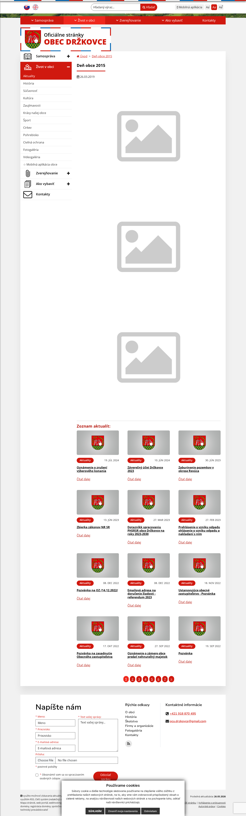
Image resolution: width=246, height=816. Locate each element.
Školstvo (131, 721)
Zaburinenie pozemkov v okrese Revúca (196, 469)
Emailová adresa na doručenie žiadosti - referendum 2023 (142, 593)
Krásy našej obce (34, 113)
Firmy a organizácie (139, 726)
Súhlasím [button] (95, 811)
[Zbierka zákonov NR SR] (98, 502)
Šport (27, 120)
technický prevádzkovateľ (34, 809)
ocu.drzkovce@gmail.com (188, 721)
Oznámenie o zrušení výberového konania (92, 469)
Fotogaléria (31, 150)
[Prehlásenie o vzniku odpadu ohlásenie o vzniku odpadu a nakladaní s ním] (199, 502)
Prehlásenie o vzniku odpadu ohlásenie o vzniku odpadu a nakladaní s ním (199, 530)
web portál (42, 802)
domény (24, 806)
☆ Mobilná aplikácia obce (40, 164)
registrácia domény (40, 806)
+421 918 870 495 (183, 714)
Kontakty (209, 20)
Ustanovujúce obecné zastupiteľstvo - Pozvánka (196, 592)
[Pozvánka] (199, 628)
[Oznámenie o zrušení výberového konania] (98, 442)
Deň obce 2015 (102, 56)
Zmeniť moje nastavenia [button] (123, 811)
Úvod (83, 56)
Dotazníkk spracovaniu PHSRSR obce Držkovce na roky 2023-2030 (146, 530)
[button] (42, 20)
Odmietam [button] (150, 811)
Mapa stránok (27, 802)
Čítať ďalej (83, 479)
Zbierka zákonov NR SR (93, 527)
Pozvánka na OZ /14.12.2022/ (97, 590)
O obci (130, 712)
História (28, 83)
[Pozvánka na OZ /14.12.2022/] (98, 565)
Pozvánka (185, 653)
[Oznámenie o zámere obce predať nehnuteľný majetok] (149, 628)
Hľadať (150, 7)
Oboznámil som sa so (62, 776)
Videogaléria (31, 157)
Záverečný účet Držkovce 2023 (145, 469)
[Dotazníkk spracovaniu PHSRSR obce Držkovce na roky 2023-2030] (149, 502)
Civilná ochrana (33, 142)
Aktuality (29, 76)
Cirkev (27, 128)
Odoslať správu (105, 777)
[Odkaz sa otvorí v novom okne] (128, 743)
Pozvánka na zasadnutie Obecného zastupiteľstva (95, 655)
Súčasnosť (30, 91)
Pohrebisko (31, 135)
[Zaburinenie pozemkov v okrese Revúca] (199, 442)
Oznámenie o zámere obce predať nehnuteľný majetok (147, 655)
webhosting (55, 802)
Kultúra (28, 98)
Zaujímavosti (32, 105)
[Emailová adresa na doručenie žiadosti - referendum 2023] (149, 565)
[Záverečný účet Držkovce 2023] (149, 442)
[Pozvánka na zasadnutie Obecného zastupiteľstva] (98, 628)
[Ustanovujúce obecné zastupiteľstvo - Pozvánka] (199, 565)
